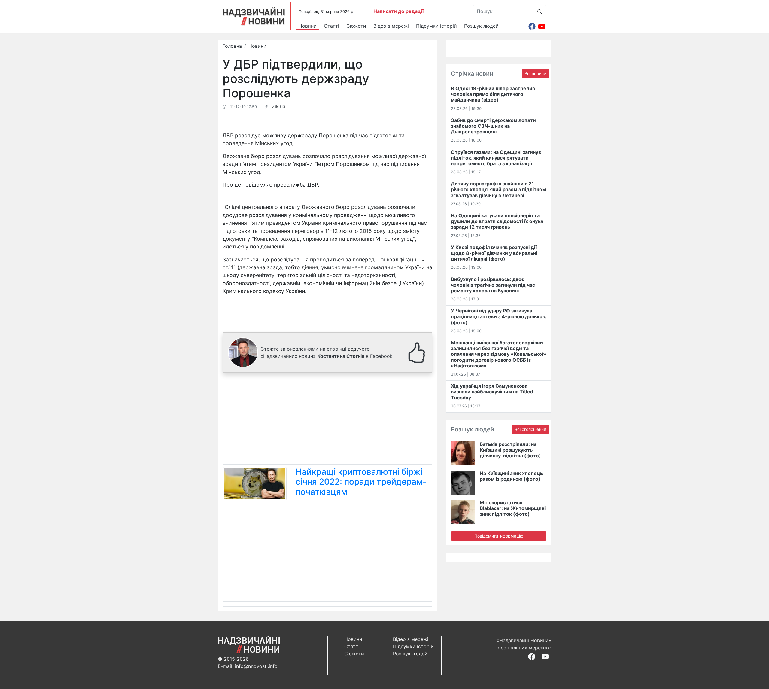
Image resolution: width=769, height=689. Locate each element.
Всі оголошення (530, 429)
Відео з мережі (391, 26)
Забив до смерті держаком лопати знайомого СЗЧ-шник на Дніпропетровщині (493, 126)
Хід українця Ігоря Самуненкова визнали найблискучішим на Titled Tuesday (492, 391)
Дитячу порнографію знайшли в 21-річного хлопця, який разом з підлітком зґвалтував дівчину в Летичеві (498, 189)
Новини (308, 26)
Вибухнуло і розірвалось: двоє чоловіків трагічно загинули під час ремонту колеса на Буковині (493, 285)
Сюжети (356, 26)
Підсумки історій (436, 26)
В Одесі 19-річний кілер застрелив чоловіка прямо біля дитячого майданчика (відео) (493, 94)
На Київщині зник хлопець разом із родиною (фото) (511, 476)
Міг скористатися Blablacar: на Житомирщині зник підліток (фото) (513, 508)
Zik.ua (278, 106)
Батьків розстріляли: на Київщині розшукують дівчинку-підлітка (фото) (510, 450)
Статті (331, 26)
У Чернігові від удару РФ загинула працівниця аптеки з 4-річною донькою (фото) (498, 316)
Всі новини (535, 73)
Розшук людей (481, 26)
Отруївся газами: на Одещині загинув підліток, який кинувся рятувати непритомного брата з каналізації (496, 157)
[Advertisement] (327, 420)
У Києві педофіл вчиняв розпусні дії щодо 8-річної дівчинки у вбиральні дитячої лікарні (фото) (494, 253)
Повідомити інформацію (498, 535)
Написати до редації (398, 11)
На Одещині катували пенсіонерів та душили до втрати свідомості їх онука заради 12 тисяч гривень (497, 221)
